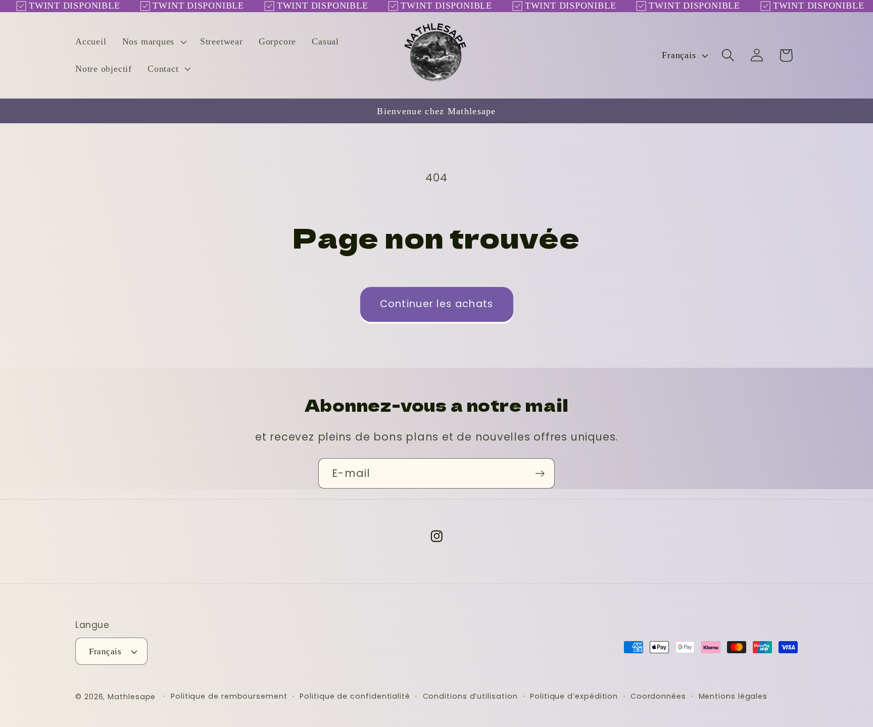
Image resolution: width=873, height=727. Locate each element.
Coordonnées (658, 696)
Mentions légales (733, 696)
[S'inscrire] (539, 473)
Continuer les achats (437, 304)
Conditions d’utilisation (470, 696)
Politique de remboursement (229, 696)
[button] (153, 42)
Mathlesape (132, 697)
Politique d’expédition (574, 696)
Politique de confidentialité (355, 696)
